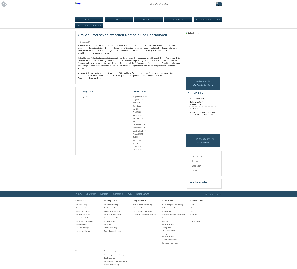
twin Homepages (212, 194)
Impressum (196, 156)
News (119, 19)
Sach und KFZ (80, 201)
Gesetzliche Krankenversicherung (144, 214)
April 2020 (137, 112)
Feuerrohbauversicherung (112, 231)
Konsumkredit (195, 221)
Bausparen (107, 224)
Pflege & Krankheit (139, 201)
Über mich (196, 166)
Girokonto (193, 214)
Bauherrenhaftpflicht (111, 218)
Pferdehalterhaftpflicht (82, 218)
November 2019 (139, 128)
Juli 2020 (136, 103)
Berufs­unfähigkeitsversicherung (172, 205)
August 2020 (138, 100)
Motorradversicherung (82, 208)
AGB (130, 194)
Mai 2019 (136, 143)
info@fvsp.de (195, 108)
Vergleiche (89, 19)
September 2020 (140, 97)
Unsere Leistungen (111, 251)
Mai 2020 (136, 109)
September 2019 (140, 131)
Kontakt (178, 19)
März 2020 (137, 115)
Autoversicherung (81, 205)
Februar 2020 (138, 118)
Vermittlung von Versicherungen (114, 255)
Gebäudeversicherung (111, 208)
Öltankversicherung (110, 228)
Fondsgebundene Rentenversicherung (168, 235)
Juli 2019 (136, 137)
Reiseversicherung (89, 25)
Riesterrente (166, 218)
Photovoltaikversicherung (112, 214)
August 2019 (138, 134)
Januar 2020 (138, 122)
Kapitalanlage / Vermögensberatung (116, 261)
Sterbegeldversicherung (170, 243)
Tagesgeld (193, 218)
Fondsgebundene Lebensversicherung (168, 229)
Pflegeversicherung (139, 208)
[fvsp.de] (78, 4)
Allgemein (85, 97)
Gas (191, 208)
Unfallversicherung (81, 224)
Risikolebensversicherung (170, 208)
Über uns (148, 19)
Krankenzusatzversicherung (142, 205)
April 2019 (137, 147)
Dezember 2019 (139, 125)
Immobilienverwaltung (111, 265)
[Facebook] (220, 11)
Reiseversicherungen (82, 228)
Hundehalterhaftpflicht (82, 214)
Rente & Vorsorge (168, 201)
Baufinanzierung (109, 221)
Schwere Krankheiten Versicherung (173, 214)
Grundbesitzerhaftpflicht (112, 211)
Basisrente (165, 221)
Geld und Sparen (196, 201)
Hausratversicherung (111, 205)
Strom (192, 205)
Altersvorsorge (166, 211)
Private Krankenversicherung (142, 211)
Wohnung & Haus (110, 201)
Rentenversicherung (168, 224)
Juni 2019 (137, 140)
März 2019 (137, 150)
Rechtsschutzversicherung (84, 221)
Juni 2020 (137, 106)
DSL (191, 211)
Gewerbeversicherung (82, 231)
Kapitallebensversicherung (170, 240)
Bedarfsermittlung (208, 19)
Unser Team (79, 255)
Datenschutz (142, 194)
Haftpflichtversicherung (83, 211)
